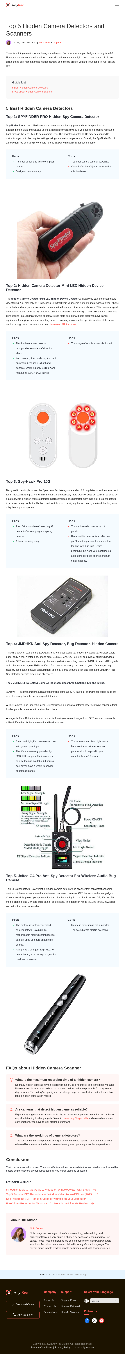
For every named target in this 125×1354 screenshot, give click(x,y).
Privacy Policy (62, 1347)
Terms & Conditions (41, 1347)
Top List (58, 42)
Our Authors (50, 1312)
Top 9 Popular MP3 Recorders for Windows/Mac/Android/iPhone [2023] (49, 1194)
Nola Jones (45, 42)
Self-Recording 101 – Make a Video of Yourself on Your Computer (46, 1198)
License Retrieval (70, 1306)
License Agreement (83, 1347)
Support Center (69, 1300)
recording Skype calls (75, 1118)
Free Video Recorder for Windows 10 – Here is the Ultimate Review (47, 1203)
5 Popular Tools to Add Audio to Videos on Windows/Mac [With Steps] (48, 1189)
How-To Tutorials (70, 1312)
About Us (49, 1300)
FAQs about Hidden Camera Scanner (32, 91)
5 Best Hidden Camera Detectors (30, 87)
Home (42, 1274)
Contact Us (50, 1306)
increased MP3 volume (63, 324)
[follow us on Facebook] (87, 1321)
